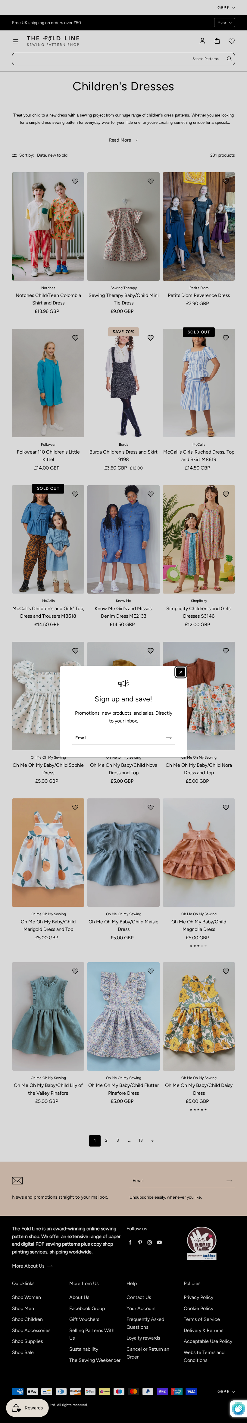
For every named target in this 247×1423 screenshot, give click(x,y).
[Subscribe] (169, 738)
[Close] (180, 671)
